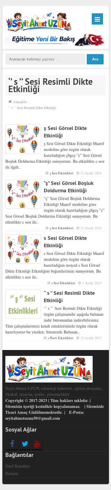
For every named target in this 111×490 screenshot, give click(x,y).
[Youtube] (37, 444)
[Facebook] (12, 444)
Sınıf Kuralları (17, 466)
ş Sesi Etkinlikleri (61, 173)
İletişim (11, 473)
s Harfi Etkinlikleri (60, 338)
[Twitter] (24, 444)
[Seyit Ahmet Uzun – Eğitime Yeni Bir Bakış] (38, 21)
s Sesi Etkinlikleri (63, 283)
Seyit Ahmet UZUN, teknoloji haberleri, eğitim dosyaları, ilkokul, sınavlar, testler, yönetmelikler (54, 391)
